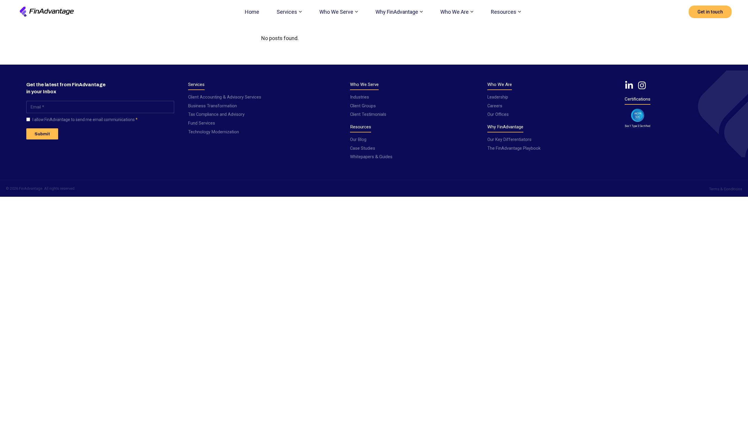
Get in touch (710, 12)
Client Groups (363, 105)
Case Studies (362, 148)
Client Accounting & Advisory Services (224, 97)
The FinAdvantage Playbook (514, 148)
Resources (503, 12)
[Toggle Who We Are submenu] (471, 12)
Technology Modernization (213, 131)
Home (252, 12)
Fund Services (201, 123)
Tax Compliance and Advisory (216, 114)
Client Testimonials (368, 114)
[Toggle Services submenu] (300, 12)
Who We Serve (336, 12)
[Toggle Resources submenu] (519, 12)
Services (287, 12)
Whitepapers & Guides (371, 156)
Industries (359, 97)
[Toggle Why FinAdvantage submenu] (421, 12)
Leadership (497, 97)
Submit (42, 134)
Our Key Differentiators (509, 139)
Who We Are (454, 12)
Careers (494, 105)
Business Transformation (212, 105)
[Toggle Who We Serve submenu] (356, 12)
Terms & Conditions (725, 189)
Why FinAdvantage (396, 12)
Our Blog (358, 139)
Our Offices (498, 114)
